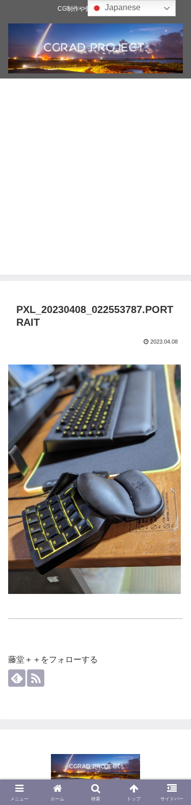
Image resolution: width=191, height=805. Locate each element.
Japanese (122, 7)
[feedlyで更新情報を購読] (16, 678)
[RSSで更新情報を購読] (35, 678)
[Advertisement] (95, 179)
